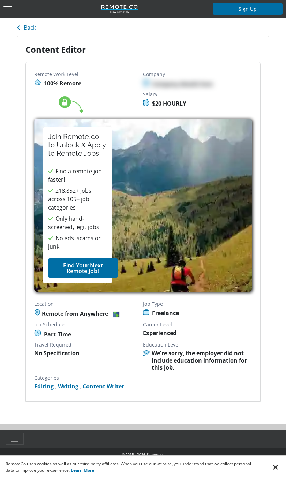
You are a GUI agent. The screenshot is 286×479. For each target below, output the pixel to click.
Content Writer (103, 386)
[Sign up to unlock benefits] (143, 205)
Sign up (248, 9)
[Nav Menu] (7, 9)
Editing (44, 386)
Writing (68, 386)
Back (30, 27)
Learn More (82, 470)
